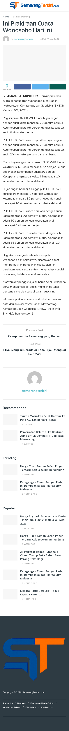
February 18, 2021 (49, 39)
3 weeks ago (28, 474)
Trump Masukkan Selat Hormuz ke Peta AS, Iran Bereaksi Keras (42, 417)
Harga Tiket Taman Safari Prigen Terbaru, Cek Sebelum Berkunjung (42, 468)
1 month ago (29, 599)
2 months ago (29, 494)
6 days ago (27, 444)
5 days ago (27, 424)
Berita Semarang (21, 16)
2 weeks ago (28, 528)
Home (6, 16)
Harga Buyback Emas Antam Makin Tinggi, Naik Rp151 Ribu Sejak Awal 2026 (43, 520)
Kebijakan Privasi (12, 707)
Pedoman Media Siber (42, 703)
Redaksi (21, 703)
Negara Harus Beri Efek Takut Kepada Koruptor (39, 592)
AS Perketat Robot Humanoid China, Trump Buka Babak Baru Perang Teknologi (40, 555)
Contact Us (47, 707)
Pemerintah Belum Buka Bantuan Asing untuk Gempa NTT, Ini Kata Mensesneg (42, 435)
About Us (8, 703)
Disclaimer (31, 707)
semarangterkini (23, 39)
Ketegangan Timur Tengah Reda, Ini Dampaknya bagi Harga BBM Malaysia (41, 485)
